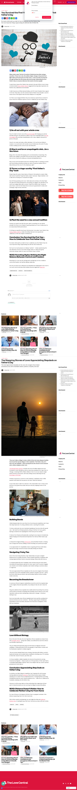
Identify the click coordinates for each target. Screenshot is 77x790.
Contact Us (61, 180)
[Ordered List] (19, 298)
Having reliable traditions (15, 232)
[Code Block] (24, 298)
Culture (3, 10)
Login (49, 290)
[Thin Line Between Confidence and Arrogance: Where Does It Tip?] (48, 341)
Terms (60, 182)
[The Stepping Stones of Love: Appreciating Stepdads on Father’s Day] (10, 320)
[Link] (26, 298)
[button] (2, 2)
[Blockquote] (22, 298)
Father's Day (20, 270)
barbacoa (25, 675)
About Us (61, 177)
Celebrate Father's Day (13, 270)
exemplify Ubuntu (16, 640)
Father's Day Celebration (28, 270)
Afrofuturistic (27, 541)
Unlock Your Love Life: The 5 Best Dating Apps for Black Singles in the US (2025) (68, 37)
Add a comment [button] (15, 714)
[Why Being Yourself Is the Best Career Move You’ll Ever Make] (48, 320)
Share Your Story (71, 2)
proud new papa (31, 134)
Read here (42, 267)
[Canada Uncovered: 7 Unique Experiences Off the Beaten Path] (48, 750)
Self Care (44, 347)
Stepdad (17, 704)
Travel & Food (45, 756)
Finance (22, 326)
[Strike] (18, 298)
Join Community (46, 17)
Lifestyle (6, 10)
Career (41, 326)
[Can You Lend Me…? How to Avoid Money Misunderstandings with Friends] (29, 320)
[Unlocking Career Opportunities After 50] (10, 341)
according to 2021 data (15, 475)
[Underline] (16, 298)
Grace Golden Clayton (23, 86)
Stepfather (21, 704)
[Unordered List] (21, 298)
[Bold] (13, 298)
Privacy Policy (62, 185)
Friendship (25, 326)
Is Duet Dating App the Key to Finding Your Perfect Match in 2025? (67, 28)
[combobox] (34, 13)
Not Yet (36, 17)
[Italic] (14, 298)
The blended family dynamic (16, 468)
